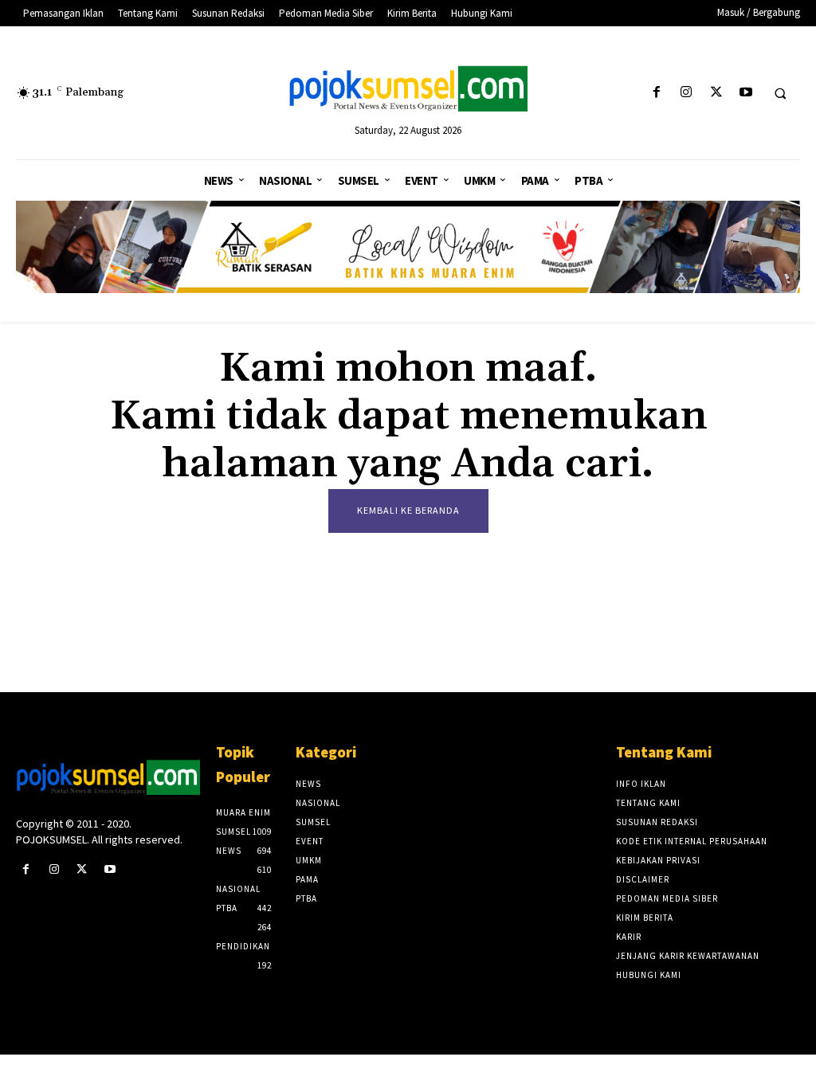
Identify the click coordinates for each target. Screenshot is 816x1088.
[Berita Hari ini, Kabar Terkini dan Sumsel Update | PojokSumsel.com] (408, 89)
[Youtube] (745, 93)
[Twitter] (716, 93)
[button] (780, 93)
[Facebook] (657, 93)
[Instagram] (686, 93)
